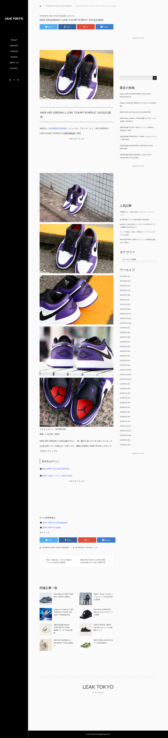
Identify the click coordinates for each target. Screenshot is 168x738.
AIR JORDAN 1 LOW (82, 547)
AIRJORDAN (44, 16)
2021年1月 (123, 309)
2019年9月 (123, 384)
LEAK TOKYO (98, 687)
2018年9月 (123, 440)
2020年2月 (123, 360)
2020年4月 (123, 351)
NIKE (50, 16)
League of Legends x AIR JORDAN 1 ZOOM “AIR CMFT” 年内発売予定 (63, 612)
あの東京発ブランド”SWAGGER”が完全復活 (134, 219)
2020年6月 (123, 342)
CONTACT (14, 68)
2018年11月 (124, 431)
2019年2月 (123, 417)
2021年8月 (123, 281)
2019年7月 (123, 393)
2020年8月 (123, 332)
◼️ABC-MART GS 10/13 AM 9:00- (54, 469)
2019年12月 (124, 370)
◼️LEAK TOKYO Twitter (50, 528)
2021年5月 (123, 290)
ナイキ (95, 547)
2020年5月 (123, 346)
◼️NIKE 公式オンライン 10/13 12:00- (56, 476)
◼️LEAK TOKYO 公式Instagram (54, 523)
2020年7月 (123, 337)
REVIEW (14, 57)
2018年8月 (123, 445)
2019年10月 (124, 379)
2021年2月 (123, 304)
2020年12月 (124, 314)
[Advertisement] (77, 43)
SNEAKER (14, 46)
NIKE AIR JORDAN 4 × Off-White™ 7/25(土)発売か (63, 643)
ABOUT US (14, 63)
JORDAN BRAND (59, 128)
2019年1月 (123, 421)
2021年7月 (123, 286)
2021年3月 (123, 300)
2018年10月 (124, 435)
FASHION (14, 51)
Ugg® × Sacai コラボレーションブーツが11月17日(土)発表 (103, 596)
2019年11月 (124, 374)
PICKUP (14, 40)
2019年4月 (123, 407)
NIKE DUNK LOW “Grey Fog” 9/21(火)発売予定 (135, 112)
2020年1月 (123, 365)
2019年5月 (123, 403)
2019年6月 (123, 398)
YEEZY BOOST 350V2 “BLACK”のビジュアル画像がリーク (103, 627)
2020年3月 (123, 356)
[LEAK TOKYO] (14, 29)
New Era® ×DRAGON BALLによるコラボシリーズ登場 (103, 612)
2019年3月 (123, 412)
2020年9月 (123, 328)
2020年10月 (124, 323)
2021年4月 (123, 295)
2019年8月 (123, 388)
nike (90, 547)
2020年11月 (124, 318)
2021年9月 (123, 276)
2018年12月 (124, 426)
